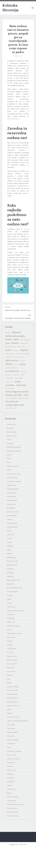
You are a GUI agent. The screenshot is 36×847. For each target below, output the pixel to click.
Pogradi (9, 641)
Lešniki (9, 542)
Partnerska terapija (13, 626)
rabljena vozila (8, 374)
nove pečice (8, 357)
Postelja (9, 645)
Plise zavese (11, 637)
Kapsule (9, 519)
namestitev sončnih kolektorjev (22, 353)
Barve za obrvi (12, 436)
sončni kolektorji (9, 381)
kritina (8, 350)
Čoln (8, 462)
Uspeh (9, 747)
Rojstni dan (10, 667)
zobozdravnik (11, 401)
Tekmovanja (11, 728)
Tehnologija (11, 724)
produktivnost (12, 371)
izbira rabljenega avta (25, 339)
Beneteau (10, 443)
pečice (15, 364)
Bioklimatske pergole (14, 451)
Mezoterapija (11, 557)
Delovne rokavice (13, 466)
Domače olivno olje (13, 474)
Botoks (9, 455)
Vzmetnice (10, 778)
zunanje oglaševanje (14, 405)
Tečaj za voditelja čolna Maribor (17, 721)
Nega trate (10, 576)
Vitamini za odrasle (13, 759)
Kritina (9, 531)
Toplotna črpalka (12, 740)
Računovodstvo (12, 660)
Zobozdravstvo (12, 808)
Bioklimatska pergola (14, 447)
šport (16, 408)
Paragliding (10, 618)
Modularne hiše (12, 565)
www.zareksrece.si (13, 119)
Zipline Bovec (11, 789)
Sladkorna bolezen (13, 686)
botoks (8, 339)
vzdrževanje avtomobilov (11, 398)
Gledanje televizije (13, 489)
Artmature (10, 428)
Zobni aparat (11, 800)
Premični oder (11, 648)
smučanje (22, 374)
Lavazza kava (16, 350)
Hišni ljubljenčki (12, 500)
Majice (9, 550)
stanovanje (21, 385)
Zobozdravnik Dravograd (15, 804)
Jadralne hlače (11, 515)
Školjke (9, 683)
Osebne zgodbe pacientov (16, 610)
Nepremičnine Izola (13, 580)
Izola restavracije (12, 512)
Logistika (10, 546)
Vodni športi (11, 762)
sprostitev (10, 385)
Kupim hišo (10, 534)
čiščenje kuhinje (9, 408)
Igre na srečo (11, 504)
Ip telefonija (11, 508)
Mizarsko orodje (12, 561)
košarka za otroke (21, 346)
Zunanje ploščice (12, 812)
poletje (22, 364)
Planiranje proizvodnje (14, 633)
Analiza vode (11, 424)
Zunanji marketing (13, 816)
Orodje (9, 603)
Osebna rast (18, 56)
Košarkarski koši (12, 527)
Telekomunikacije (12, 732)
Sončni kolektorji (12, 694)
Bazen (9, 439)
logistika (24, 350)
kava (7, 343)
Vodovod (10, 766)
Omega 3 (10, 595)
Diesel (9, 470)
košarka (15, 343)
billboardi (16, 332)
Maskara (10, 553)
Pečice (9, 629)
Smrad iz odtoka (12, 690)
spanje (18, 381)
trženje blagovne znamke (16, 391)
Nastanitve (10, 572)
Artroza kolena (12, 432)
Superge (9, 713)
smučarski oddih (9, 378)
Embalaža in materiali (14, 481)
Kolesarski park (12, 523)
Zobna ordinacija (12, 797)
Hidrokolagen (11, 496)
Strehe (9, 709)
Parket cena (11, 622)
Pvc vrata (10, 652)
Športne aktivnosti (13, 705)
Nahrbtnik (10, 569)
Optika (9, 599)
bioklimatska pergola (15, 336)
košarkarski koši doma (10, 346)
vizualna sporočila (13, 395)
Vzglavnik (10, 774)
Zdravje (9, 785)
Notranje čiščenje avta (14, 588)
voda (26, 395)
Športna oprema (12, 702)
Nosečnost (10, 584)
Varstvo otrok (11, 755)
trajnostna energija (9, 388)
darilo (16, 339)
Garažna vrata (11, 485)
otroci (9, 364)
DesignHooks (22, 844)
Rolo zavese (11, 671)
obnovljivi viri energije (18, 357)
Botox (9, 458)
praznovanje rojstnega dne (11, 367)
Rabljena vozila (12, 656)
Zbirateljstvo (11, 781)
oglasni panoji (11, 360)
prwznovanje (23, 371)
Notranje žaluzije (12, 591)
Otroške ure (11, 614)
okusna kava (22, 360)
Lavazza (9, 538)
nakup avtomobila (9, 353)
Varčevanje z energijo (14, 751)
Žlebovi (9, 793)
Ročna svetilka (12, 664)
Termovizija (11, 736)
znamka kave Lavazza (23, 398)
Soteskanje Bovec (13, 698)
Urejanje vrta (11, 743)
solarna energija (18, 378)
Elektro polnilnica (12, 477)
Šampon (10, 675)
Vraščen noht (11, 770)
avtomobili (7, 332)
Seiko (9, 679)
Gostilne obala (11, 493)
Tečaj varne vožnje (13, 717)
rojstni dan (16, 374)
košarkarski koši (24, 343)
